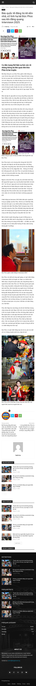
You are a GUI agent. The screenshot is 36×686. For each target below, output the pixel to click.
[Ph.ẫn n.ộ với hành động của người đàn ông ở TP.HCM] (6, 487)
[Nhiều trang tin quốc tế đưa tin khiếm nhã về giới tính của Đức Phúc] (18, 142)
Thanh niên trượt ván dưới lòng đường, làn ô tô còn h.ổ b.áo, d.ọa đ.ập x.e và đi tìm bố (23, 468)
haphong (7, 26)
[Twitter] (12, 31)
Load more (17, 543)
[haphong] (3, 27)
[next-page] (5, 494)
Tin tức (7, 7)
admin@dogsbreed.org (14, 660)
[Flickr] (18, 672)
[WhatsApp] (20, 31)
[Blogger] (9, 672)
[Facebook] (8, 31)
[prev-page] (3, 494)
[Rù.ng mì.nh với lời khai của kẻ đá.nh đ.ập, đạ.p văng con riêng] (6, 478)
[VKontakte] (26, 672)
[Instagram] (22, 672)
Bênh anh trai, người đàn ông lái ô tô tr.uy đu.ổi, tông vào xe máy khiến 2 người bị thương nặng (23, 535)
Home (3, 7)
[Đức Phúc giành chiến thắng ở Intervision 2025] (18, 250)
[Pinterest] (16, 31)
